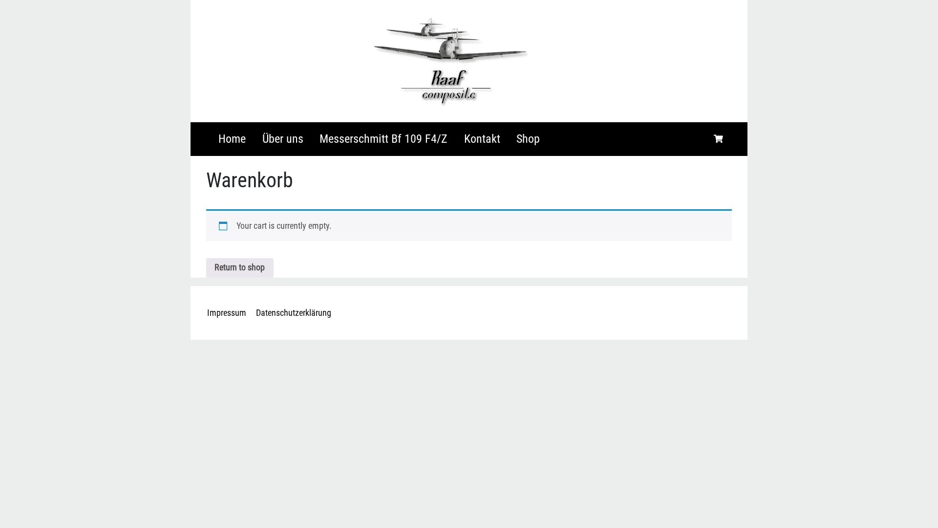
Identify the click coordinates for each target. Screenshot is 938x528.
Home (232, 139)
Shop (528, 139)
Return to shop (239, 267)
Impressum (226, 313)
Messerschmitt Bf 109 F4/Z (384, 139)
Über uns (282, 139)
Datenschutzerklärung (293, 313)
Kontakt (482, 139)
